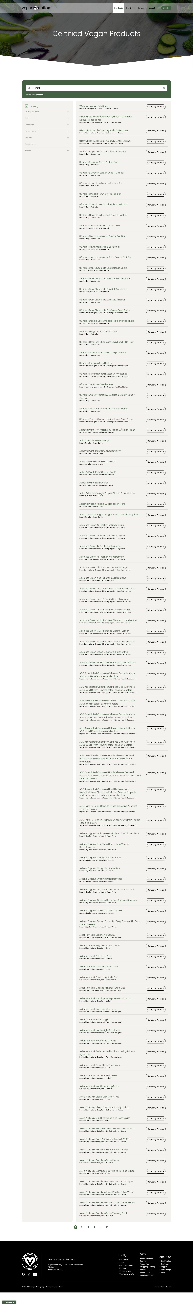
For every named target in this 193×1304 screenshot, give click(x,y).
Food (27, 118)
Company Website (155, 106)
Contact (168, 1287)
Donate (166, 8)
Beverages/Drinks (32, 112)
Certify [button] (129, 8)
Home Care (29, 125)
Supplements (30, 144)
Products (118, 8)
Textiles (28, 151)
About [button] (152, 8)
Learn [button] (141, 8)
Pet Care (28, 138)
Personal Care (30, 131)
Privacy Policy (159, 1287)
